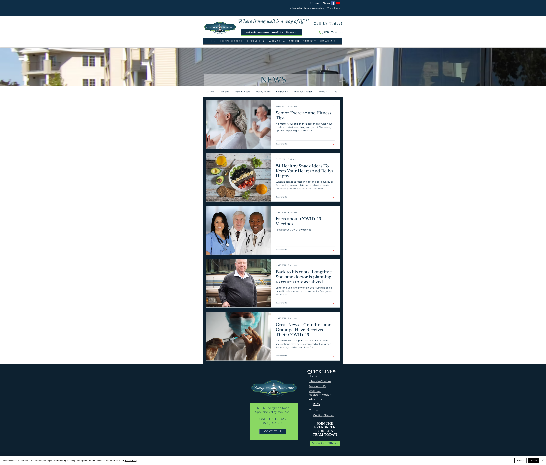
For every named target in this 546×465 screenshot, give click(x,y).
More (322, 91)
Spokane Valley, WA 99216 (273, 412)
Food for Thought (303, 91)
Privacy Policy (131, 460)
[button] (336, 92)
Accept (534, 460)
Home (314, 3)
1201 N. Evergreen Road (273, 408)
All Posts (211, 91)
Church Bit (282, 91)
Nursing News (242, 91)
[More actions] (334, 106)
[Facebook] (333, 3)
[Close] (542, 460)
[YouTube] (338, 3)
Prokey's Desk (263, 91)
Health (225, 91)
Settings (520, 460)
